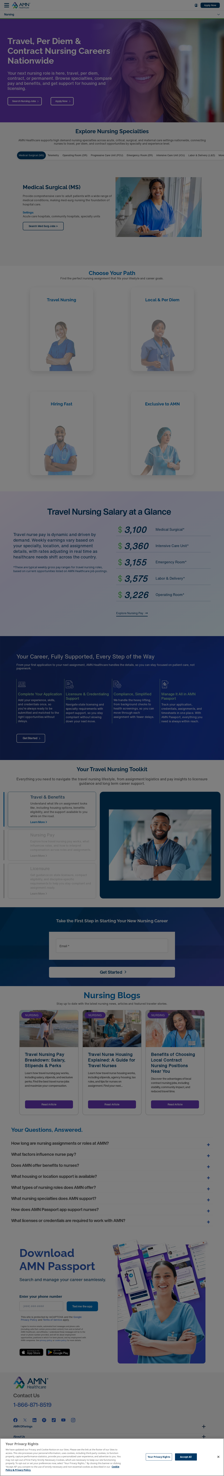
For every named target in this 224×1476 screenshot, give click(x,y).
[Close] (218, 1457)
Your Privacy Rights (159, 1456)
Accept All (186, 1456)
